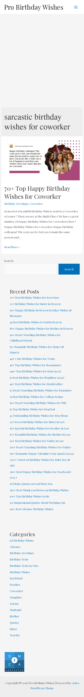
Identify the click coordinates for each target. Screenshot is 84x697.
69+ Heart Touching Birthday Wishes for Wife (38, 403)
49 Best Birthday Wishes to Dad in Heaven (36, 322)
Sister (13, 629)
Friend (14, 603)
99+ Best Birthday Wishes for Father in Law (37, 441)
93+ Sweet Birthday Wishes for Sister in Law (37, 422)
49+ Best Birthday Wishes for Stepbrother (36, 384)
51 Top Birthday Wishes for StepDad (32, 409)
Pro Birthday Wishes (33, 6)
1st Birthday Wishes (22, 540)
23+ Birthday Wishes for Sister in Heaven (35, 304)
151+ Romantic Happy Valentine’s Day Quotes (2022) (42, 453)
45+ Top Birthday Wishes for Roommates (35, 365)
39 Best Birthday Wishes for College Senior (36, 396)
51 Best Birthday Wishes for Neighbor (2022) (37, 377)
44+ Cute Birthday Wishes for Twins (32, 358)
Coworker (36, 203)
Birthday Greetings (16, 203)
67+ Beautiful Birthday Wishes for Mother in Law (40, 434)
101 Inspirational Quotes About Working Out (37, 502)
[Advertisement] (42, 58)
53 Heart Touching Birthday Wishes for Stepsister (41, 390)
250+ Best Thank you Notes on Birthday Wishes (39, 490)
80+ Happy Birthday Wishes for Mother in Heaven (41, 328)
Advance (15, 547)
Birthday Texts (19, 559)
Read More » (12, 247)
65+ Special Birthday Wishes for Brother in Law (39, 428)
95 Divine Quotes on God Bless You (31, 483)
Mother (14, 616)
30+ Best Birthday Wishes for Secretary (34, 297)
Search (8, 260)
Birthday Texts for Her (24, 565)
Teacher (15, 635)
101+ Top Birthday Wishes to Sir (29, 496)
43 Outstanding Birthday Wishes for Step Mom (39, 415)
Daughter (16, 597)
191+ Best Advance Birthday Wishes (31, 509)
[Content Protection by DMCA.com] (14, 661)
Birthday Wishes (20, 572)
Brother (15, 584)
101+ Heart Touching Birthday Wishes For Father (40, 447)
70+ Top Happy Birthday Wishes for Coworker (37, 192)
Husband (15, 610)
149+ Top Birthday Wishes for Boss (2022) (35, 371)
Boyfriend (16, 578)
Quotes (14, 622)
